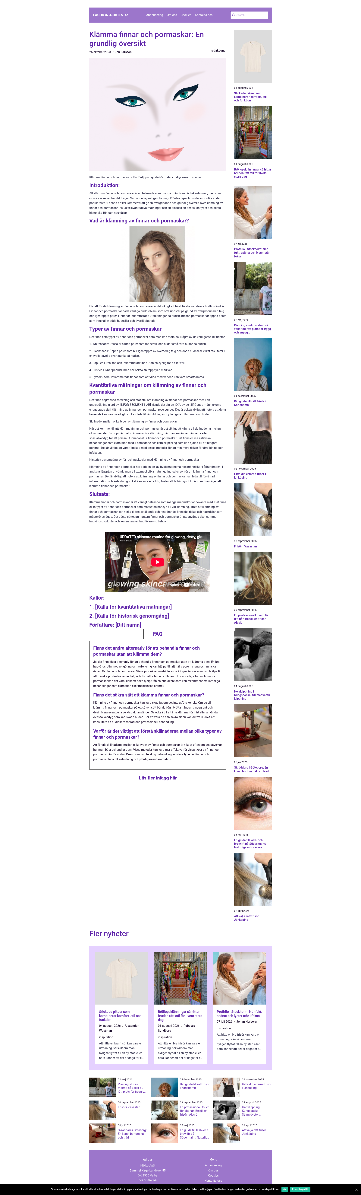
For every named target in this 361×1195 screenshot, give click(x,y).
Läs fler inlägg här (158, 778)
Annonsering (154, 15)
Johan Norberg (246, 1021)
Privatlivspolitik (300, 1189)
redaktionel (218, 50)
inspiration (106, 1037)
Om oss (172, 15)
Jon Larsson (123, 52)
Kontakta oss (203, 15)
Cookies (186, 15)
